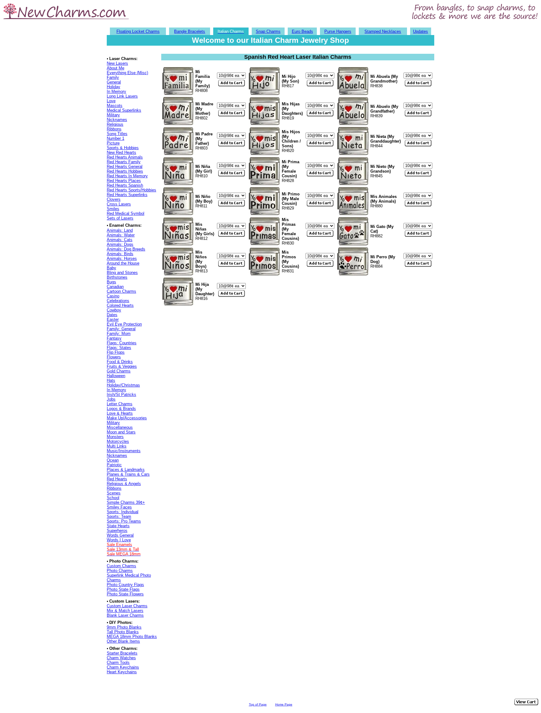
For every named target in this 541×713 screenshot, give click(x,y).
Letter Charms (119, 404)
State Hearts (118, 525)
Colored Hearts (120, 305)
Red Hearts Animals (125, 157)
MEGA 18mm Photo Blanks (132, 636)
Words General (120, 535)
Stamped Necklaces (382, 31)
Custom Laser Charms (127, 606)
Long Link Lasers (122, 96)
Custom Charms (121, 566)
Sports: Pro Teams (124, 521)
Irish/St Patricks (121, 394)
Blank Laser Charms (125, 615)
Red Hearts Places (124, 180)
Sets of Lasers (120, 218)
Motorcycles (118, 441)
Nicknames (117, 119)
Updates (420, 31)
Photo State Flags (123, 589)
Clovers (114, 199)
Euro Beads (302, 31)
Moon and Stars (121, 432)
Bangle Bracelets (189, 31)
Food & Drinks (120, 361)
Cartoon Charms (121, 291)
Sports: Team (119, 516)
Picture (113, 143)
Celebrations (118, 300)
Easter (113, 319)
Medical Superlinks (124, 110)
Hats (111, 380)
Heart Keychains (122, 672)
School (113, 497)
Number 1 (115, 138)
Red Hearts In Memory (127, 176)
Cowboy (114, 310)
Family (113, 77)
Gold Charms (119, 371)
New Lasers (117, 63)
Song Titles (117, 133)
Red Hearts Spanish (125, 185)
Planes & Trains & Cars (128, 474)
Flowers (114, 357)
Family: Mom (119, 333)
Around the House (123, 263)
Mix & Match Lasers (125, 610)
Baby (111, 267)
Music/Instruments (124, 450)
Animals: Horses (122, 258)
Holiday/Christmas (123, 385)
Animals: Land (120, 230)
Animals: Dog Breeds (126, 249)
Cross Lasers (119, 204)
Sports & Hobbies (123, 147)
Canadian (115, 286)
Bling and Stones (122, 272)
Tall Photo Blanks (123, 632)
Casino (113, 296)
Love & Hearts (120, 413)
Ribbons (114, 129)
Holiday (113, 86)
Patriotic (114, 465)
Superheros (117, 530)
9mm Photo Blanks (124, 627)
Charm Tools (118, 662)
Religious (115, 124)
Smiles (113, 208)
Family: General (121, 328)
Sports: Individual (122, 511)
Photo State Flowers (125, 594)
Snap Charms (268, 31)
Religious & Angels (124, 483)
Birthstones (117, 277)
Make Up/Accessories (127, 418)
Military (113, 115)
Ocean (113, 460)
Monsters (115, 436)
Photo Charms (120, 570)
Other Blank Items (123, 641)
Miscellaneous (120, 427)
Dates (112, 314)
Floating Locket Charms (138, 31)
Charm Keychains (123, 667)
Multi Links (116, 446)
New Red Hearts (121, 152)
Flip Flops (116, 352)
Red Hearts (117, 479)
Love (111, 101)
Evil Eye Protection (124, 324)
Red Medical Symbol (125, 213)
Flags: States (119, 347)
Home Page (283, 704)
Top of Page (258, 704)
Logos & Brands (121, 408)
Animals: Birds (120, 253)
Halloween (116, 375)
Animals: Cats (119, 239)
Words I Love (119, 540)
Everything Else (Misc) (127, 72)
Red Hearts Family (124, 161)
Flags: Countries (122, 343)
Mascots (114, 105)
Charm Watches (121, 657)
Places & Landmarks (126, 469)
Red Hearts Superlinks (127, 194)
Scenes (114, 493)
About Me (115, 68)
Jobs (111, 399)
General (114, 82)
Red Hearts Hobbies (125, 171)
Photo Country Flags (125, 584)
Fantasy (114, 338)
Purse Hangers (337, 31)
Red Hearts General (124, 166)
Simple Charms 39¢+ (126, 502)
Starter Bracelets (122, 653)
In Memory (116, 91)
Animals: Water (121, 235)
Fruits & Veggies (122, 366)
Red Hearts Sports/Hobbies (131, 190)
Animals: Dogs (120, 244)
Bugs (111, 282)
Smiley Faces (119, 507)
